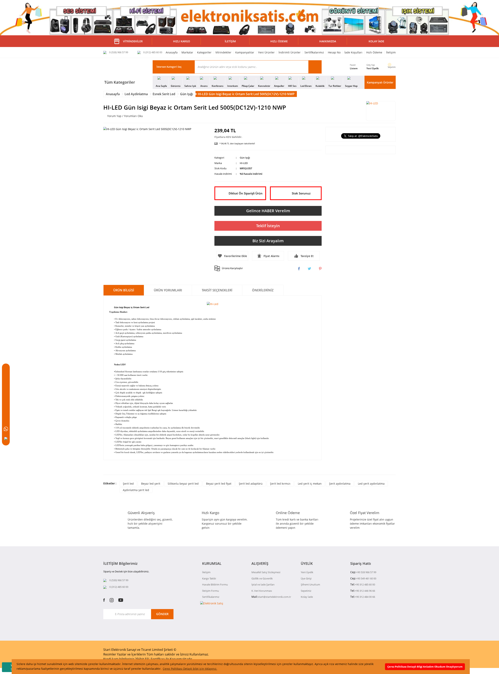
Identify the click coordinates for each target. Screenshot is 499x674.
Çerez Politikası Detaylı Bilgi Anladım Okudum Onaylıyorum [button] (425, 666)
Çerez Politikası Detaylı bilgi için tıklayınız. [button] (190, 668)
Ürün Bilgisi (123, 290)
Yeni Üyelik (372, 68)
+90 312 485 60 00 (365, 584)
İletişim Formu (210, 590)
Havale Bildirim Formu (215, 584)
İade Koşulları (353, 52)
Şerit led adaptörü (251, 483)
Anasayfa (172, 52)
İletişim (391, 52)
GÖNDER (162, 614)
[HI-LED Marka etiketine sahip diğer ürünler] (381, 111)
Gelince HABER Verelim (268, 210)
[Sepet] (6, 390)
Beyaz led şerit (150, 483)
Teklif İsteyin (268, 225)
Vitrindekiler (223, 52)
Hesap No (334, 52)
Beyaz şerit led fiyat (218, 483)
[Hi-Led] (212, 303)
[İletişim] (6, 409)
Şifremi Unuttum (310, 584)
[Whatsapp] (6, 429)
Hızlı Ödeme (374, 52)
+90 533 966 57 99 (366, 572)
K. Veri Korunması (261, 590)
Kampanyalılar (244, 52)
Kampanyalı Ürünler (380, 82)
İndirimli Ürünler (290, 52)
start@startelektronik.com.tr (274, 597)
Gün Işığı (245, 157)
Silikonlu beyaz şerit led (183, 483)
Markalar (187, 52)
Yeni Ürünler (266, 52)
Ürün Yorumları (168, 290)
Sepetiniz (306, 590)
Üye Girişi (306, 578)
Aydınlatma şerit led (136, 490)
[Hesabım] (6, 399)
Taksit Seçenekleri (217, 290)
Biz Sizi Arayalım (268, 240)
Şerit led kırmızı (280, 483)
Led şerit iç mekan (310, 483)
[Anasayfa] (6, 370)
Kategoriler (204, 52)
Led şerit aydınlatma (371, 483)
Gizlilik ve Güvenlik (262, 578)
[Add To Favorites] (232, 256)
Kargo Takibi (209, 578)
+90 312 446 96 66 (365, 590)
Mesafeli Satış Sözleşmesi (265, 572)
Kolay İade (307, 597)
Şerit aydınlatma (339, 483)
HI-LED (244, 163)
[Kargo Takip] (6, 419)
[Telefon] (6, 438)
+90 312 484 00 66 (365, 597)
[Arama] (6, 380)
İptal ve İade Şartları (262, 584)
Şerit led (128, 483)
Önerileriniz (262, 290)
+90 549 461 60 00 (366, 578)
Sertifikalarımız (314, 52)
